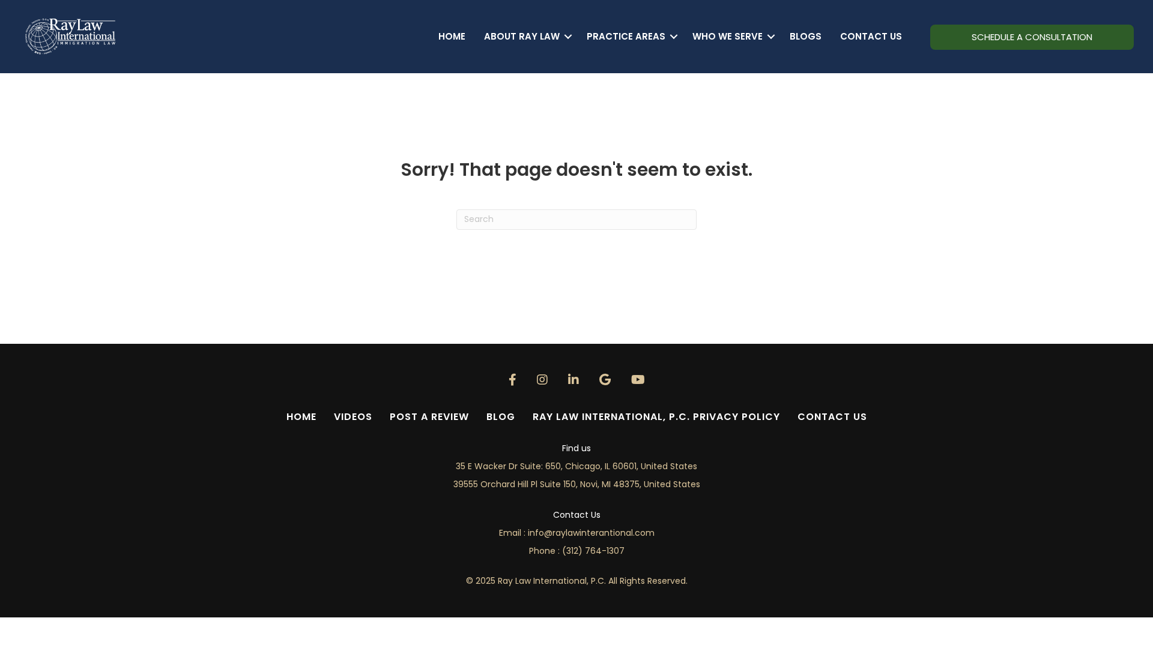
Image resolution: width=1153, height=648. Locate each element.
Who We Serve (727, 36)
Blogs (806, 36)
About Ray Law (522, 36)
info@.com (591, 533)
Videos (353, 417)
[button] (568, 36)
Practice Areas (626, 36)
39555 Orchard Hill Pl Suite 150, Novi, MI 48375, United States (576, 484)
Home (451, 36)
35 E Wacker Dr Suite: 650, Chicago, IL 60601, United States (576, 466)
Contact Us (871, 36)
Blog (500, 417)
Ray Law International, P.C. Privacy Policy (656, 417)
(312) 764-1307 (593, 551)
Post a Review (429, 417)
